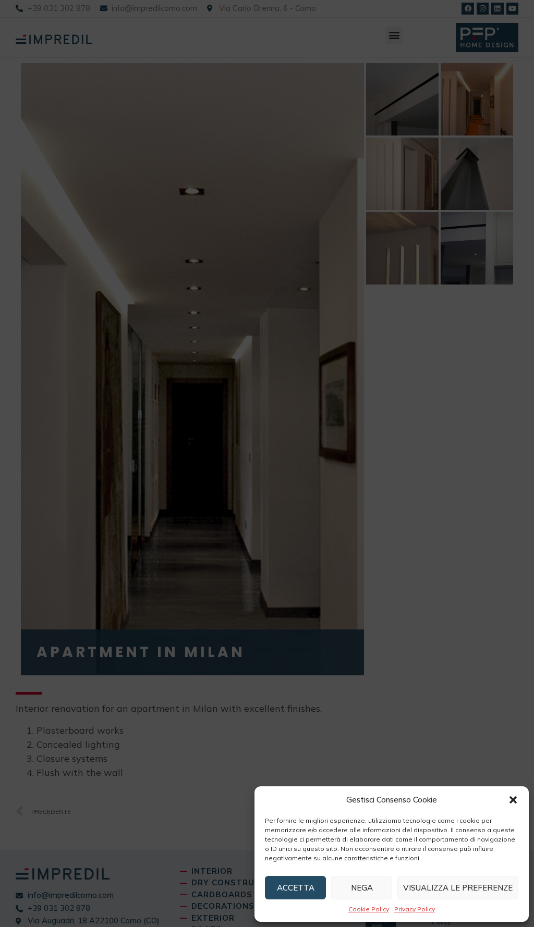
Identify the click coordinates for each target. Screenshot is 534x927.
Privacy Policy (414, 909)
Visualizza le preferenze (458, 888)
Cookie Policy (368, 909)
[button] (513, 800)
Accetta (295, 888)
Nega (362, 888)
